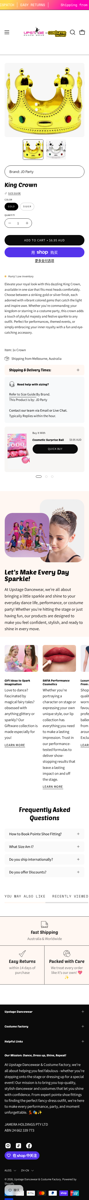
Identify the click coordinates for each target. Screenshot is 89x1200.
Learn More (15, 745)
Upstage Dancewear (18, 1011)
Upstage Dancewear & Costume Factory (37, 1179)
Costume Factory (16, 1026)
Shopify (9, 1183)
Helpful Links (14, 1041)
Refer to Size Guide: (22, 394)
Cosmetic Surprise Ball (48, 439)
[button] (72, 32)
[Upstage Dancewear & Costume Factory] (45, 32)
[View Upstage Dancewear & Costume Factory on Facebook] (29, 1145)
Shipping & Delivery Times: (30, 370)
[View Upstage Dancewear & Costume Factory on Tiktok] (18, 1145)
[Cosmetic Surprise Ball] (19, 449)
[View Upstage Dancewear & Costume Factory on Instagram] (8, 1145)
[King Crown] (33, 149)
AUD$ (8, 1170)
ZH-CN (25, 1170)
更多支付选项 (44, 261)
